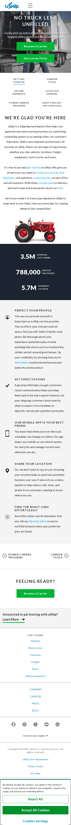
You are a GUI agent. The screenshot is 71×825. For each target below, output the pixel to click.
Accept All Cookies (35, 810)
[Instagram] (24, 724)
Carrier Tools (52, 80)
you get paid (46, 182)
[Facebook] (13, 724)
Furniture (35, 654)
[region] (35, 802)
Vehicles (35, 640)
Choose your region (34, 735)
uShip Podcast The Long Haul (52, 104)
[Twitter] (35, 724)
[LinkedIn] (57, 724)
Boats (35, 669)
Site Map (35, 773)
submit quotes (42, 177)
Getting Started (19, 80)
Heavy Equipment (35, 676)
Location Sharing (51, 92)
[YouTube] (46, 724)
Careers (35, 696)
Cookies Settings (35, 821)
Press (35, 703)
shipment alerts (37, 521)
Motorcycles (35, 647)
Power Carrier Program (19, 104)
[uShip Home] (12, 5)
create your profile (47, 172)
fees (60, 188)
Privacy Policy (35, 766)
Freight (35, 661)
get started (33, 167)
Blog (35, 710)
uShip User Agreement (36, 759)
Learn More (11, 619)
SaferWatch (22, 362)
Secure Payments (19, 92)
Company (35, 689)
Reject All (35, 799)
